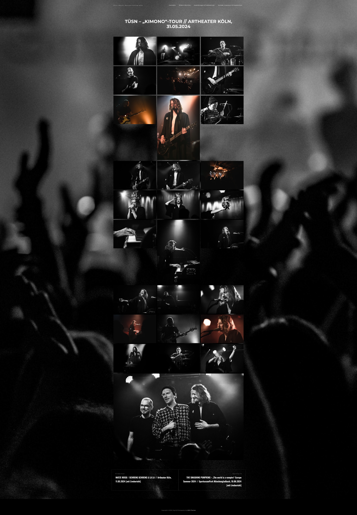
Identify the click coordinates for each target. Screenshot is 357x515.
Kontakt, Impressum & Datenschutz (230, 5)
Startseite (172, 5)
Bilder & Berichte (184, 5)
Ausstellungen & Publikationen (204, 5)
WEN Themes (191, 510)
